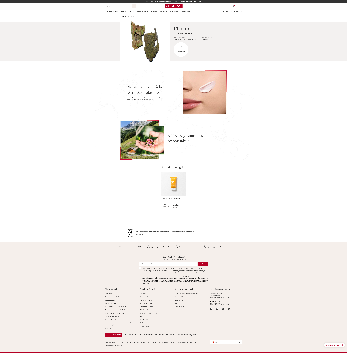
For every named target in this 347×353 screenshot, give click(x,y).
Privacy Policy (146, 342)
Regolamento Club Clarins (148, 313)
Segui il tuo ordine (146, 303)
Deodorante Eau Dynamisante (115, 313)
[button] (121, 289)
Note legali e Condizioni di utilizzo (164, 342)
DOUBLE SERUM (110, 300)
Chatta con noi (215, 301)
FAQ (141, 316)
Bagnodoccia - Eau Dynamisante (116, 306)
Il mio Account (144, 323)
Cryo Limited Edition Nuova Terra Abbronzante (120, 319)
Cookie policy (144, 326)
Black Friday (109, 328)
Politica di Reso (145, 297)
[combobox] (226, 342)
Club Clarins (179, 300)
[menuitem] (234, 6)
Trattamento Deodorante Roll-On (116, 310)
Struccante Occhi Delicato (113, 297)
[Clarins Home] (174, 6)
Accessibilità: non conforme (187, 342)
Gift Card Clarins (145, 310)
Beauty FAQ (144, 319)
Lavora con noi (180, 310)
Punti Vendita (179, 306)
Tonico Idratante (110, 303)
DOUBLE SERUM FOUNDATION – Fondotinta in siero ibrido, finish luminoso (120, 324)
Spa (176, 303)
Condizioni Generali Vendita (129, 342)
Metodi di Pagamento (147, 300)
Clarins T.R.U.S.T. (180, 297)
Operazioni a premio (147, 306)
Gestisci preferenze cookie (113, 345)
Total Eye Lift (109, 293)
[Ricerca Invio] (134, 6)
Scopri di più (139, 234)
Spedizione (143, 293)
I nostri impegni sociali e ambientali (186, 293)
